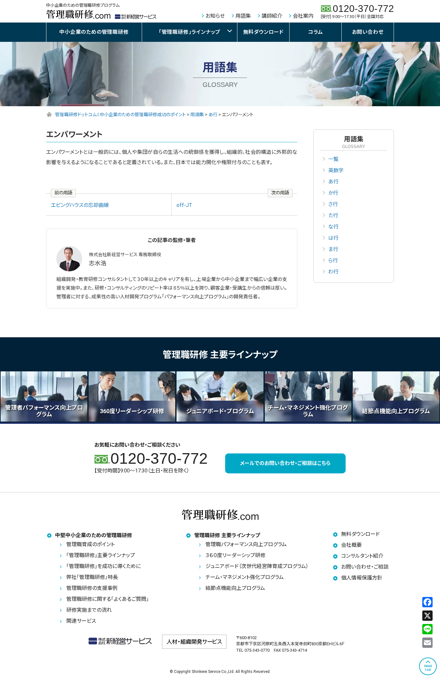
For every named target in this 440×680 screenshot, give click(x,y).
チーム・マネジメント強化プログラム (245, 577)
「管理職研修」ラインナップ (189, 32)
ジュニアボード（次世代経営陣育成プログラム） (257, 566)
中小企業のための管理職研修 (94, 32)
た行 (333, 215)
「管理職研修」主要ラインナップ (100, 555)
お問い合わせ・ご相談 (364, 567)
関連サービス (81, 621)
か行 (333, 193)
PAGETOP (428, 668)
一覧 (333, 159)
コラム (315, 32)
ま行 (333, 249)
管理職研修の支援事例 (92, 588)
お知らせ (215, 16)
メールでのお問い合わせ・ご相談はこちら (285, 463)
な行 (333, 227)
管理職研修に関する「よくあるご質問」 (107, 599)
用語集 (243, 16)
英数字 (336, 170)
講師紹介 (272, 16)
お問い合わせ (368, 32)
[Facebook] (427, 602)
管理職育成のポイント (90, 544)
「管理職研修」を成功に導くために (103, 566)
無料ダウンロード (263, 32)
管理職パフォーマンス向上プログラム (246, 544)
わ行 (333, 272)
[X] (427, 615)
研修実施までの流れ (89, 610)
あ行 (333, 182)
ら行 (333, 260)
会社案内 (303, 16)
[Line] (427, 629)
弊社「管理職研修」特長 (92, 577)
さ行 (333, 204)
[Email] (427, 643)
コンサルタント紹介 (362, 556)
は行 (333, 238)
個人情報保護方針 (361, 578)
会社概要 (351, 545)
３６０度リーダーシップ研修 (235, 555)
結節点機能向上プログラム (235, 588)
